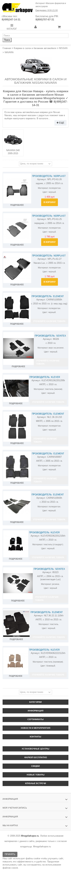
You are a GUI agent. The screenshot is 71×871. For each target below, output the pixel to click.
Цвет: (45, 192)
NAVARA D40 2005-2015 (13, 152)
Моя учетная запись (15, 808)
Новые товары (35, 775)
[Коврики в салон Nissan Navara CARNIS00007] (17, 466)
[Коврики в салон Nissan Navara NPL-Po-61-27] (17, 268)
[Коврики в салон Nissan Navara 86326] (18, 348)
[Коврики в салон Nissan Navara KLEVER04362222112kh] (15, 660)
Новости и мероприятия (35, 728)
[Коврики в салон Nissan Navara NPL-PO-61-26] (17, 188)
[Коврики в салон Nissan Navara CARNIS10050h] (17, 307)
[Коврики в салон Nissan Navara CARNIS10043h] (17, 506)
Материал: (43, 188)
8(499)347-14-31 (11, 19)
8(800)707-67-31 (45, 19)
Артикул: (42, 179)
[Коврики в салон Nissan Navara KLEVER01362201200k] (16, 388)
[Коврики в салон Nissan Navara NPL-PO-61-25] (17, 228)
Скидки (35, 766)
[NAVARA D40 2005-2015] (13, 139)
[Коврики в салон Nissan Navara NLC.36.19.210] (17, 427)
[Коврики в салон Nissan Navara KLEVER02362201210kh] (15, 543)
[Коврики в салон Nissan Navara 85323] (18, 583)
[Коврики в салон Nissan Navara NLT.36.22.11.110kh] (16, 623)
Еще (61, 122)
